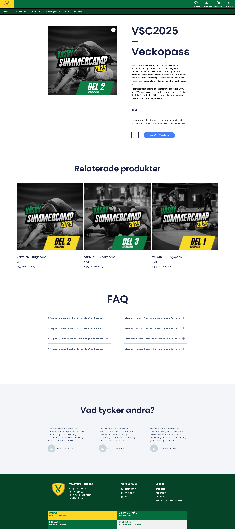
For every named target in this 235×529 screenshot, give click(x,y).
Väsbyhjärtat (53, 11)
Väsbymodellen (125, 515)
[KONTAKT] (229, 3)
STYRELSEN (125, 522)
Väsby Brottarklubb (57, 515)
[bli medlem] (207, 3)
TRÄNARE (54, 522)
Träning (18, 11)
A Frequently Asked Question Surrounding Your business (75, 318)
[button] (113, 30)
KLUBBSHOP (218, 6)
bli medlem (207, 6)
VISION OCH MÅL (128, 513)
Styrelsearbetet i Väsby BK (130, 524)
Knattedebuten (73, 11)
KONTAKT (230, 6)
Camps (34, 11)
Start (6, 11)
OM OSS (53, 513)
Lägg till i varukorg (159, 135)
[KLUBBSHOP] (218, 3)
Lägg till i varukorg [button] (26, 266)
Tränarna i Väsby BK (58, 524)
